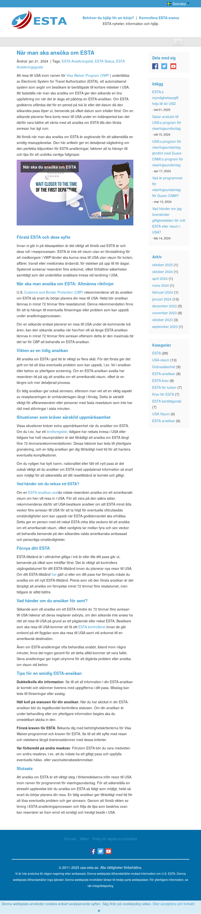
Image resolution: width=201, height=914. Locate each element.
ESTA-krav (160, 380)
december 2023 (164, 305)
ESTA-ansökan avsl (43, 492)
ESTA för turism (164, 387)
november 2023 (164, 312)
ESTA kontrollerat (91, 626)
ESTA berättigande (166, 401)
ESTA (156, 353)
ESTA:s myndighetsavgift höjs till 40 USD (165, 97)
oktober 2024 (162, 271)
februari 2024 (162, 292)
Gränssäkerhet (163, 366)
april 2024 (160, 278)
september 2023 (165, 326)
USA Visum (161, 413)
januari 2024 (162, 299)
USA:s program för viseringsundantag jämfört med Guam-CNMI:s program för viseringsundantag (167, 153)
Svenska (179, 3)
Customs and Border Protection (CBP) (53, 292)
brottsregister (57, 431)
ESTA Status (104, 61)
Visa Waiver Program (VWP (87, 75)
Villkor (84, 838)
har (54, 574)
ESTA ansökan (163, 420)
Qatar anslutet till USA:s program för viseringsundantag (166, 122)
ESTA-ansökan (163, 373)
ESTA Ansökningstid (77, 61)
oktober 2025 (162, 264)
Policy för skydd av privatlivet (114, 838)
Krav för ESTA (163, 394)
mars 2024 (160, 285)
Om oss (70, 838)
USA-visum (160, 359)
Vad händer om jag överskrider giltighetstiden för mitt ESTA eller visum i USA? (168, 220)
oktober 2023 (162, 319)
